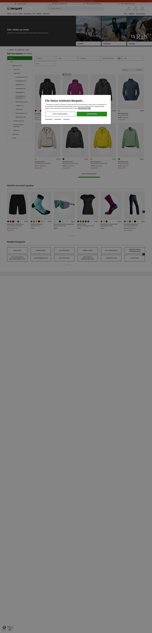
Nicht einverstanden (60, 114)
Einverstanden (92, 114)
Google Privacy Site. (84, 108)
